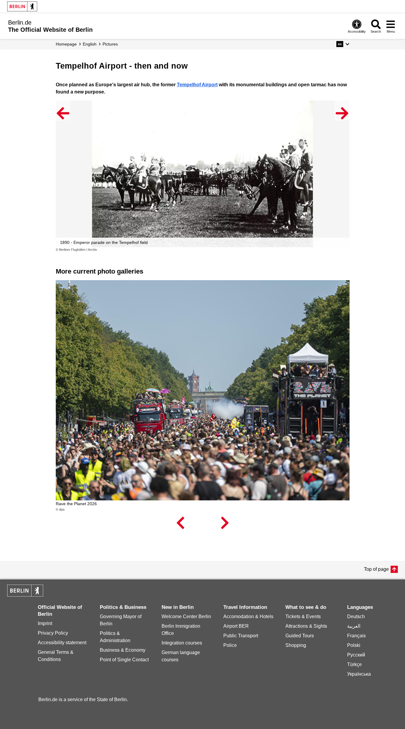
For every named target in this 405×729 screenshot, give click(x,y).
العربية (353, 626)
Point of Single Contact (124, 659)
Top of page (376, 569)
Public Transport (240, 635)
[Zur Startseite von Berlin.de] (25, 594)
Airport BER (236, 626)
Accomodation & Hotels (248, 616)
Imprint (45, 623)
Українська (359, 674)
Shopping (295, 645)
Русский (356, 654)
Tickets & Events (303, 616)
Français (356, 635)
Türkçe (354, 664)
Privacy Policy (53, 633)
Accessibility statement (62, 642)
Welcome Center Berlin (186, 616)
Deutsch (356, 616)
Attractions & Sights (306, 626)
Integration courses (182, 642)
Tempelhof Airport (197, 84)
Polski (353, 645)
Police (230, 645)
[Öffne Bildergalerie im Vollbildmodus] (346, 250)
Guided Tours (299, 635)
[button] (342, 44)
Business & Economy (122, 650)
